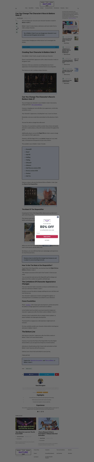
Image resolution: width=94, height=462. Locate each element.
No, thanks (47, 240)
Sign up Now (47, 236)
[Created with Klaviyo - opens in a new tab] (47, 245)
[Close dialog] (58, 217)
